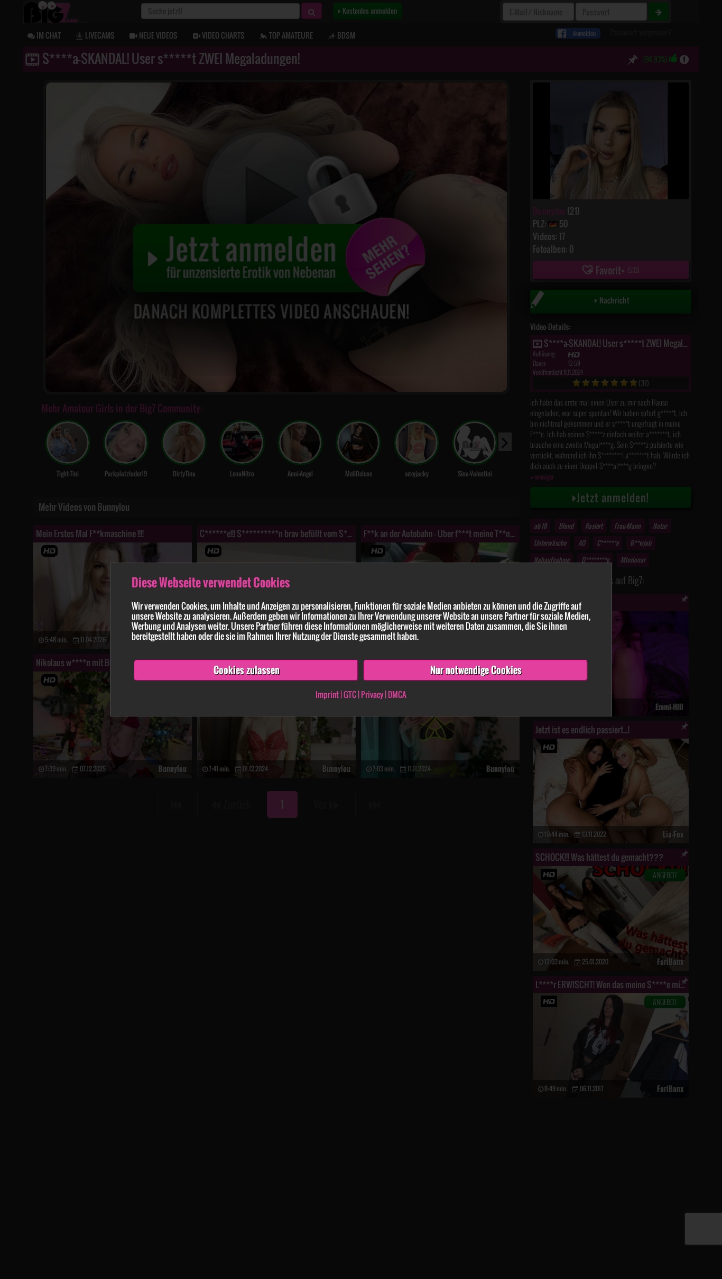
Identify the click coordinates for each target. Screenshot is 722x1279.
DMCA (397, 694)
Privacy (372, 694)
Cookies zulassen (247, 670)
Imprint (327, 694)
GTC (350, 694)
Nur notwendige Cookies (476, 670)
